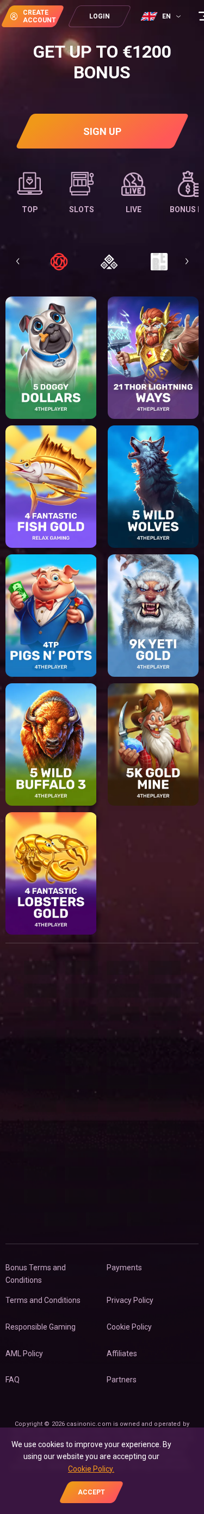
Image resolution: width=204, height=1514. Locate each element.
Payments (124, 1267)
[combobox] (162, 16)
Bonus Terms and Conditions (35, 1273)
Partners (122, 1379)
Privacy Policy (130, 1300)
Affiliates (122, 1353)
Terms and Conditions (43, 1300)
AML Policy (24, 1353)
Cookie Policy (129, 1327)
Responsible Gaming (40, 1327)
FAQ (12, 1379)
